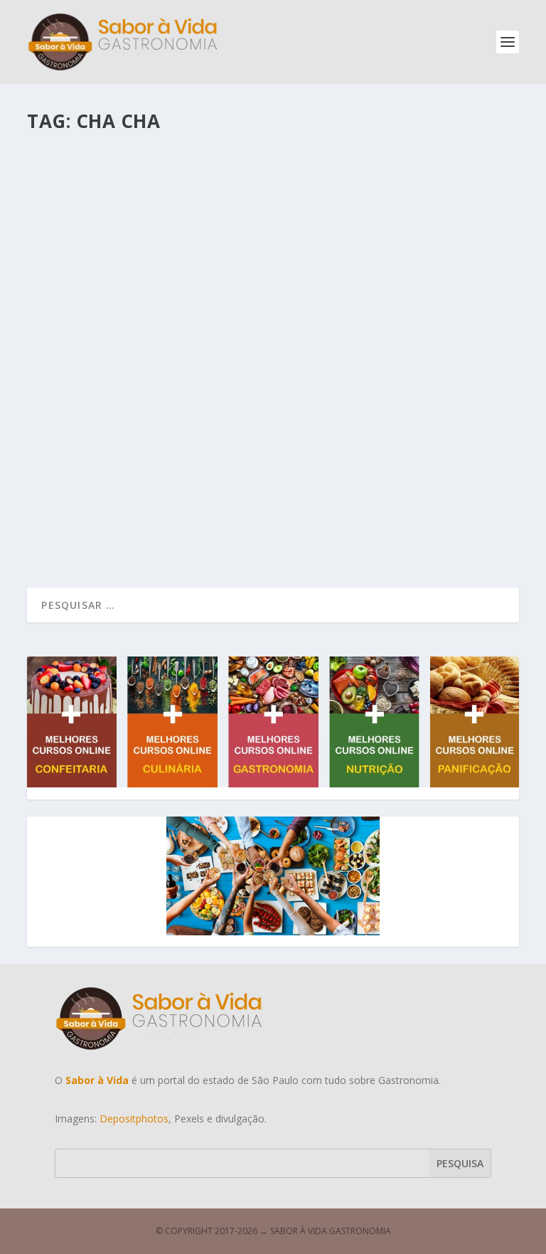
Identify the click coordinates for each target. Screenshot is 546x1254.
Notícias (232, 475)
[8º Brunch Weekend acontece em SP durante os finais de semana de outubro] (274, 279)
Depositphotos (134, 1118)
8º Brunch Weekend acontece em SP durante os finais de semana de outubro (259, 445)
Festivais (195, 475)
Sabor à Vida (83, 475)
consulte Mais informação (124, 531)
